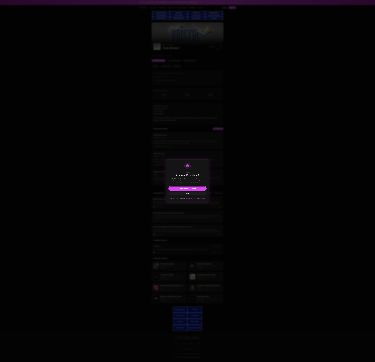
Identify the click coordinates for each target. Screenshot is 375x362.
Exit (187, 193)
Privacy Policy (201, 198)
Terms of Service (190, 198)
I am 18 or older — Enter (187, 189)
